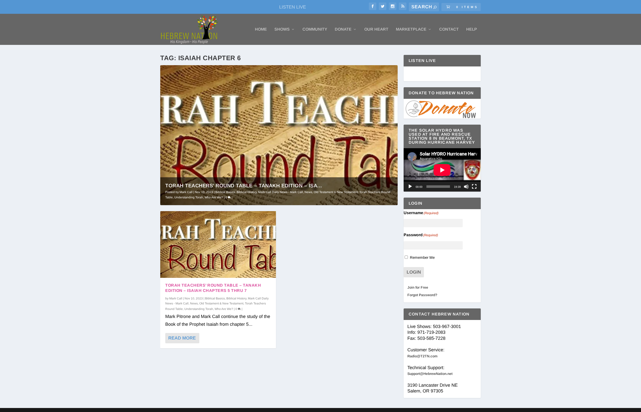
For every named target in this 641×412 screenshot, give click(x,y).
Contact (449, 29)
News (308, 192)
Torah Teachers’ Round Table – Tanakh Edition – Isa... (243, 185)
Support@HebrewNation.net (429, 374)
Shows (282, 29)
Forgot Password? (422, 295)
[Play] (410, 186)
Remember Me (422, 257)
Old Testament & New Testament (336, 192)
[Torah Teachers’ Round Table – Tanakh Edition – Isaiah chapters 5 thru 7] (218, 244)
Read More (182, 338)
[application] (442, 170)
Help (471, 29)
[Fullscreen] (474, 186)
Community (314, 29)
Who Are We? (214, 197)
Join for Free (417, 287)
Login (414, 272)
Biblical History (247, 192)
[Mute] (466, 186)
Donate (343, 29)
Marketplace (411, 29)
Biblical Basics (225, 192)
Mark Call (186, 192)
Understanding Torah (188, 197)
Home (261, 29)
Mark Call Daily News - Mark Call (280, 192)
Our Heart (376, 29)
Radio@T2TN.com (422, 356)
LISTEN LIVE (292, 7)
